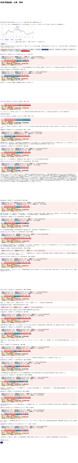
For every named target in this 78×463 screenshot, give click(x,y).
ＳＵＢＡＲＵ (3, 374)
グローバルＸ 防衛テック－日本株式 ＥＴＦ (10, 116)
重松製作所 (2, 423)
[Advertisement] (34, 13)
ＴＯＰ (1, 39)
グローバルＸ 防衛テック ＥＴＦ (7, 101)
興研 (1, 407)
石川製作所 (2, 216)
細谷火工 (2, 54)
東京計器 (2, 391)
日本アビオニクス (4, 256)
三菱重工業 (2, 311)
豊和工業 (2, 200)
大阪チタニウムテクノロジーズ (6, 161)
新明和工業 (2, 359)
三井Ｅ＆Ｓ (2, 289)
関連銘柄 (7, 39)
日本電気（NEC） (4, 231)
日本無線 (2, 248)
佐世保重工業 (3, 304)
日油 (1, 69)
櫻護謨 (1, 129)
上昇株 (12, 39)
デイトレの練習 (18, 39)
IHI (1, 344)
